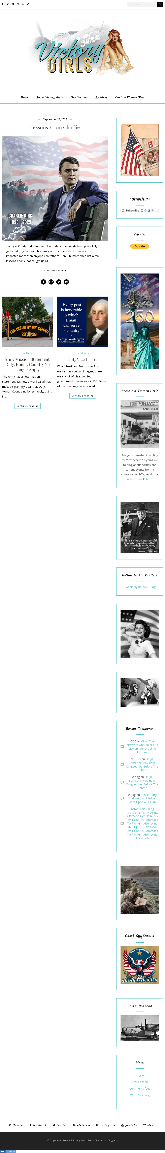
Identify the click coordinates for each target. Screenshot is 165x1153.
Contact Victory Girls (130, 97)
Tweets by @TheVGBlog (140, 587)
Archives (101, 97)
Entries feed (140, 1082)
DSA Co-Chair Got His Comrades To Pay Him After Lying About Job (142, 832)
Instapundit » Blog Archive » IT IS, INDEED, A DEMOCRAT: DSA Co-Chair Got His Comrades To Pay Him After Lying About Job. (142, 818)
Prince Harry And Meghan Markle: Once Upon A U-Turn (143, 798)
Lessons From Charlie (55, 127)
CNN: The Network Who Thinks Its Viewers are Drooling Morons (142, 746)
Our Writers (79, 97)
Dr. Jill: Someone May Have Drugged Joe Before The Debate (142, 764)
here (149, 479)
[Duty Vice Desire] (82, 322)
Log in (140, 1075)
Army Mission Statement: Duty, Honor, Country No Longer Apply (28, 364)
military (27, 353)
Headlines (82, 353)
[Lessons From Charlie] (55, 188)
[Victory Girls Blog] (82, 78)
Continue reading (55, 270)
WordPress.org (140, 1095)
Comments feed (140, 1088)
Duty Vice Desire (82, 359)
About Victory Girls (49, 97)
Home (25, 97)
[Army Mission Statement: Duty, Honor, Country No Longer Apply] (27, 322)
